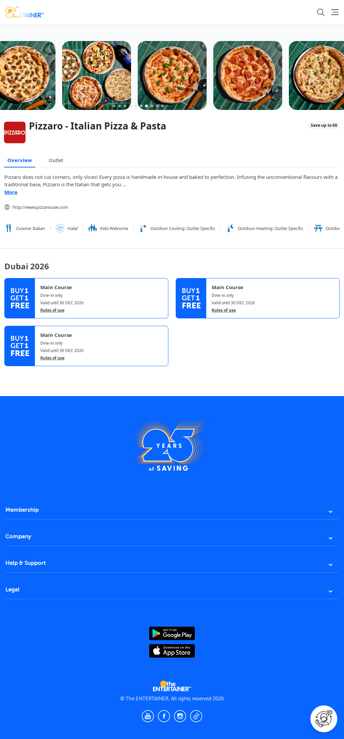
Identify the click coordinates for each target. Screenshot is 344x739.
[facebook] (164, 716)
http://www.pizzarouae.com (40, 207)
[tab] (9, 371)
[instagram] (180, 716)
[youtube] (148, 716)
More (10, 192)
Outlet (56, 160)
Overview (19, 160)
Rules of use (52, 310)
